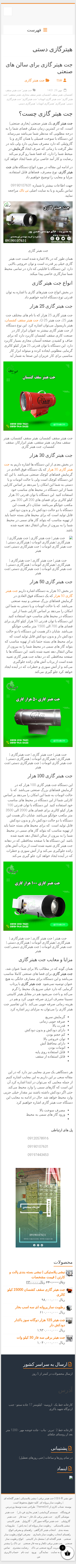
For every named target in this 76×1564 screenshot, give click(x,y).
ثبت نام (25, 1552)
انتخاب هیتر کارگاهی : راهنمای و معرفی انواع (32, 1530)
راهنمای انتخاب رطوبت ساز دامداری (52, 1534)
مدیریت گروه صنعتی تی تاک (46, 1547)
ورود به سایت (58, 1552)
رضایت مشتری (20, 1547)
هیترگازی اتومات (45, 103)
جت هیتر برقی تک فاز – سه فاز (35, 1516)
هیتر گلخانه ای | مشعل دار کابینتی (43, 1538)
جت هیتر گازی (34, 80)
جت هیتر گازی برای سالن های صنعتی (39, 68)
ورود (33, 1552)
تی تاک (23, 190)
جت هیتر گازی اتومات (49, 99)
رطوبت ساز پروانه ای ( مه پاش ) (34, 1525)
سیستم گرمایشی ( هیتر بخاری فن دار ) (37, 1512)
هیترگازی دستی (27, 103)
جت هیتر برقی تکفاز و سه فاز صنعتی (42, 1543)
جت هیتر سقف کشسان (21, 320)
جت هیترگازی (29, 99)
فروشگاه (65, 1512)
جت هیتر (27, 90)
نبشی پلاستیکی (62, 1525)
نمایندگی (43, 1552)
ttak (59, 80)
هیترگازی (60, 103)
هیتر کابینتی (13, 1521)
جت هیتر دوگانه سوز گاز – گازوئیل (40, 1521)
